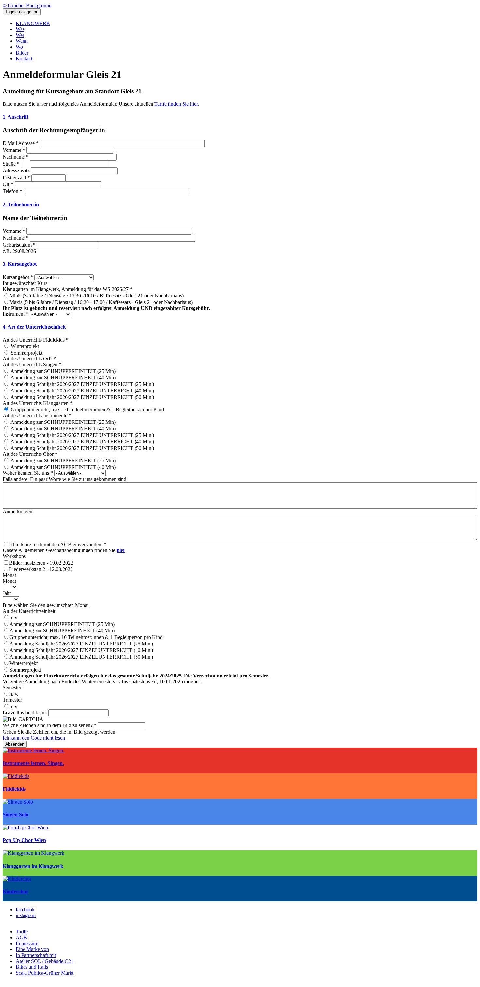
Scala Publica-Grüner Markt (44, 973)
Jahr (7, 593)
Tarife (22, 931)
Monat (9, 575)
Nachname (16, 157)
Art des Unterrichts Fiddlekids (36, 339)
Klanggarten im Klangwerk (33, 866)
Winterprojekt (23, 663)
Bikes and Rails (32, 967)
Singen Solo (15, 814)
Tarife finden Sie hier (176, 104)
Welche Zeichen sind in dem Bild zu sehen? (50, 725)
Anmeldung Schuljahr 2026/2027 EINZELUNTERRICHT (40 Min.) (81, 650)
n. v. (13, 617)
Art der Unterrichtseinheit (29, 611)
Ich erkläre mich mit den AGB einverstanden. (57, 544)
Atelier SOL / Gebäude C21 (44, 961)
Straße (11, 164)
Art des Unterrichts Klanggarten (37, 403)
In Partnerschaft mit (36, 955)
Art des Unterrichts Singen (32, 364)
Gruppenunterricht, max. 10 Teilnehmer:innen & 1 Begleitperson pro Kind (86, 637)
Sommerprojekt (25, 670)
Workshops (14, 556)
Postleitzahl (16, 177)
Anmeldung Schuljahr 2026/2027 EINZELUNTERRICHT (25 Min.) (81, 643)
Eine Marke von (32, 949)
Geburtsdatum (19, 244)
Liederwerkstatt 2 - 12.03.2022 (41, 569)
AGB (21, 937)
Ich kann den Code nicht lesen (34, 737)
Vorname (14, 150)
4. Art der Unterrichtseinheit (34, 327)
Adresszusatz (16, 170)
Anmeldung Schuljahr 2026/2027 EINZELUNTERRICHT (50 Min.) (81, 657)
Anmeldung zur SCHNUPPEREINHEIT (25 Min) (62, 624)
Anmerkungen (17, 511)
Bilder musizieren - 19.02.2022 (41, 562)
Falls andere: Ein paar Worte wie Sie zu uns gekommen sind (64, 479)
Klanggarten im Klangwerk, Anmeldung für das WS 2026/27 (68, 289)
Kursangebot (18, 277)
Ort (8, 184)
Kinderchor (15, 891)
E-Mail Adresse (21, 143)
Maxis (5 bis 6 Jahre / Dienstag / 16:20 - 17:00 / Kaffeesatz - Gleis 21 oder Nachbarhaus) (101, 302)
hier (121, 550)
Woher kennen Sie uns (28, 473)
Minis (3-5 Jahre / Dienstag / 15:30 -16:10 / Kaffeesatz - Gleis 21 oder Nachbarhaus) (96, 295)
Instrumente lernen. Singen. (33, 763)
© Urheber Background (27, 5)
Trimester (12, 700)
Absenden (14, 744)
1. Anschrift (15, 116)
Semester (12, 687)
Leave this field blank (25, 712)
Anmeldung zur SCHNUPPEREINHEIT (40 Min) (62, 630)
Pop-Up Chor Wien (24, 840)
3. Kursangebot (20, 264)
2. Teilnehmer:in (21, 204)
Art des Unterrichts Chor (30, 454)
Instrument (15, 314)
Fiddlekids (14, 789)
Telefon (12, 191)
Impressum (27, 943)
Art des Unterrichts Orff (29, 358)
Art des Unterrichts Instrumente (37, 415)
